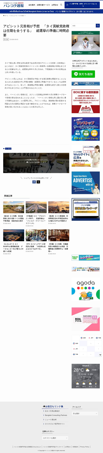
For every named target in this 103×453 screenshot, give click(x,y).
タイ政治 (8, 148)
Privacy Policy (84, 447)
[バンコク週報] (13, 5)
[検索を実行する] (98, 26)
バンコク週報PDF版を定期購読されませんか (27, 447)
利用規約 (75, 447)
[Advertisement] (39, 48)
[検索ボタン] (61, 4)
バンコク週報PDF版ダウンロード (53, 447)
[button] (34, 181)
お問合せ (68, 447)
